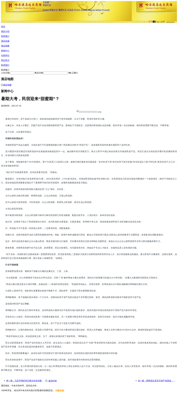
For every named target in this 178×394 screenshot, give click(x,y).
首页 (3, 27)
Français (91, 10)
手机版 (46, 2)
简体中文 (47, 5)
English (46, 10)
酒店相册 (5, 46)
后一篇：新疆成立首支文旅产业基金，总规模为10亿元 (157, 381)
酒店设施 (5, 41)
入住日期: (5, 73)
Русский (106, 10)
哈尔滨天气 (170, 22)
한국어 (77, 10)
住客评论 (5, 55)
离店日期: (39, 73)
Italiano (99, 10)
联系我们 (5, 65)
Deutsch (84, 10)
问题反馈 (60, 390)
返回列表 (52, 381)
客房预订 (5, 36)
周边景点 (5, 60)
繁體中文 (62, 10)
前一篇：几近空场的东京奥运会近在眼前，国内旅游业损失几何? (25, 381)
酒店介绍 (5, 31)
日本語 (70, 10)
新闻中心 (5, 51)
